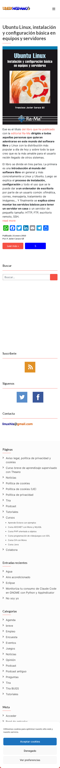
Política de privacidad (19, 494)
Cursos (10, 517)
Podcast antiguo (16, 671)
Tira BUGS (12, 688)
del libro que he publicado (38, 129)
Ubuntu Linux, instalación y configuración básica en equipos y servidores (29, 32)
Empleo (10, 631)
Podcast (11, 506)
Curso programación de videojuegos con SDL (29, 535)
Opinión (11, 660)
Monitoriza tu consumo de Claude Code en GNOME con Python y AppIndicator (31, 590)
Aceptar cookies (30, 741)
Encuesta (11, 637)
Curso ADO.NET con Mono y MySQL (25, 527)
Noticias (11, 477)
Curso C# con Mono (17, 540)
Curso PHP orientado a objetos (22, 531)
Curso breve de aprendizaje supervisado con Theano (31, 470)
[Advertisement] (30, 320)
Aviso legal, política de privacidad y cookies (28, 460)
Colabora (12, 549)
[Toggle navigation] (53, 8)
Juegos (10, 648)
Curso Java (13, 544)
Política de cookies (18, 483)
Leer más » (13, 245)
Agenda (11, 620)
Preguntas (12, 677)
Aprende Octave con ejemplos (22, 522)
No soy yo (12, 598)
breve (9, 625)
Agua (9, 571)
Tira (8, 500)
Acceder (11, 715)
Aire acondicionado (18, 577)
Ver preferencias (30, 760)
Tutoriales (12, 512)
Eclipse (10, 583)
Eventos (11, 642)
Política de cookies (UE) (21, 489)
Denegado (30, 750)
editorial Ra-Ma (20, 133)
